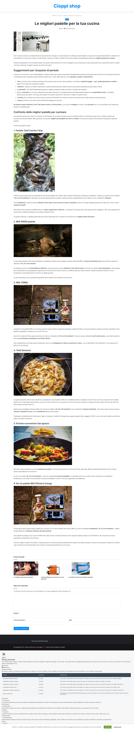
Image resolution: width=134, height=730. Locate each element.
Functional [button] (5, 698)
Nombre (16, 613)
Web (70, 620)
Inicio (55, 15)
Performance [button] (5, 704)
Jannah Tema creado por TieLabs (55, 647)
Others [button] (4, 721)
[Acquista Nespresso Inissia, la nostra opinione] (53, 568)
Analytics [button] (4, 710)
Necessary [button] (5, 665)
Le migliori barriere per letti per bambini (80, 577)
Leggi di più (117, 727)
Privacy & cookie (36, 641)
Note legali (45, 641)
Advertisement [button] (6, 715)
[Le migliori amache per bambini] (26, 568)
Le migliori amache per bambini (23, 577)
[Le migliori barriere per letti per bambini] (80, 568)
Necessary (6, 667)
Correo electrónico (20, 620)
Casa (59, 15)
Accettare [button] (107, 727)
